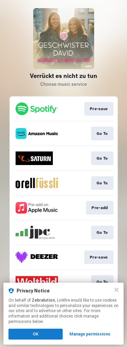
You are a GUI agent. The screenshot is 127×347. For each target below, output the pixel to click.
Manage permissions (89, 334)
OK (35, 334)
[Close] (116, 289)
